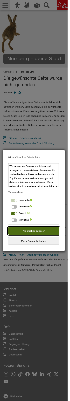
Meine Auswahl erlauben (33, 241)
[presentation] (31, 201)
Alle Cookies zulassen (34, 231)
